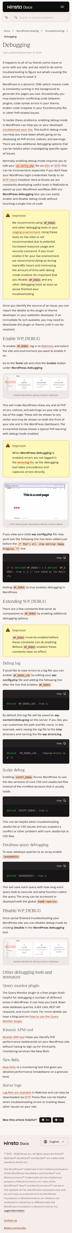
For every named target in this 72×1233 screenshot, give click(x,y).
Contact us (10, 1220)
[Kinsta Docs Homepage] (19, 6)
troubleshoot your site (18, 129)
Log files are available (17, 1092)
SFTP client (10, 180)
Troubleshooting (54, 31)
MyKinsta (47, 346)
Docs (7, 31)
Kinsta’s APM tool (14, 1037)
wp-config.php (25, 166)
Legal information (14, 1210)
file (25, 462)
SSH (47, 165)
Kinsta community (15, 1228)
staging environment (26, 232)
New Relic (9, 1067)
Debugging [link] (10, 36)
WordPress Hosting (28, 31)
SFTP (57, 165)
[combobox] (40, 17)
